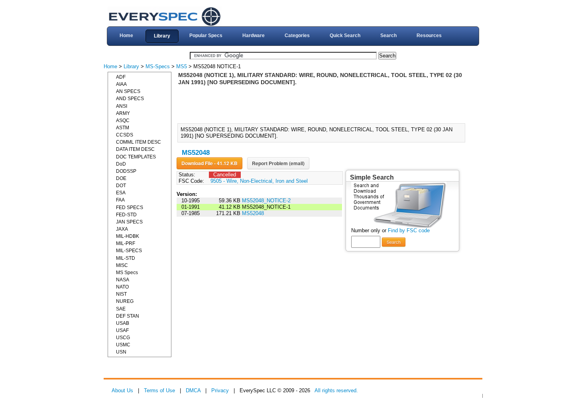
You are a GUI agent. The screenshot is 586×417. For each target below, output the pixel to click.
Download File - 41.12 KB (209, 163)
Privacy (220, 390)
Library (162, 36)
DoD (121, 164)
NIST (121, 294)
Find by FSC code (409, 230)
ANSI (121, 106)
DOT (121, 185)
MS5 (181, 66)
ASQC (123, 120)
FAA (120, 200)
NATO (122, 287)
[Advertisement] (324, 104)
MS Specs (127, 272)
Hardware (253, 35)
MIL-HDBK (127, 236)
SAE (121, 309)
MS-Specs (158, 66)
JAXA (122, 229)
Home (126, 35)
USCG (123, 337)
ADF (121, 77)
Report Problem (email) (278, 163)
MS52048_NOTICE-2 (266, 201)
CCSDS (124, 135)
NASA (122, 280)
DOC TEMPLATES (136, 157)
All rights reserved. (336, 390)
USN (121, 352)
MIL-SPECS (129, 250)
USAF (122, 330)
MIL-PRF (125, 243)
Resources (429, 35)
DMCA (193, 390)
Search (388, 35)
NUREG (125, 301)
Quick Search (345, 35)
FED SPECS (129, 207)
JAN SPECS (129, 222)
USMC (123, 345)
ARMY (123, 113)
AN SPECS (128, 91)
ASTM (122, 127)
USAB (122, 323)
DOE (121, 178)
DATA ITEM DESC (135, 149)
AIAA (121, 84)
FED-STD (126, 214)
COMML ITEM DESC (138, 142)
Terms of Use (159, 390)
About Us (122, 390)
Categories (297, 35)
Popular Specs (205, 35)
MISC (122, 265)
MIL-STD (125, 258)
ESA (121, 193)
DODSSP (126, 171)
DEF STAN (127, 316)
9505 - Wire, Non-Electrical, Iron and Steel (259, 181)
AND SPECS (130, 98)
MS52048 (196, 152)
